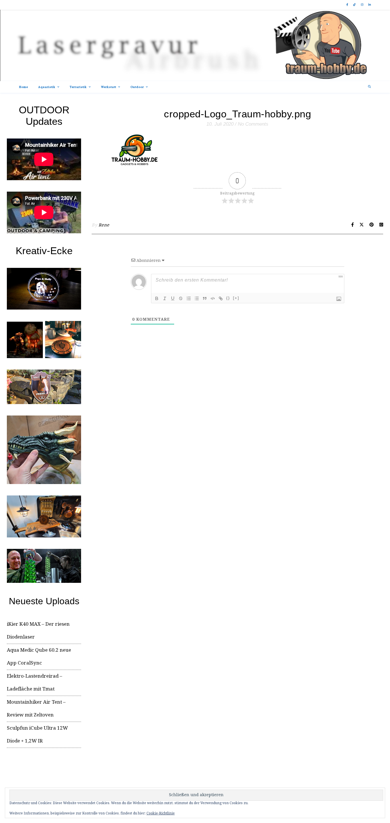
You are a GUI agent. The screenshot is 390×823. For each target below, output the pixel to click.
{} (228, 298)
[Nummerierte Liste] (189, 298)
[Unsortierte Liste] (197, 298)
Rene (103, 225)
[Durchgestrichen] (181, 298)
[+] (236, 298)
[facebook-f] (347, 5)
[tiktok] (355, 5)
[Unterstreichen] (173, 298)
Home (23, 87)
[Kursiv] (165, 298)
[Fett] (157, 298)
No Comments (253, 124)
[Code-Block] (213, 298)
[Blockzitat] (205, 298)
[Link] (221, 298)
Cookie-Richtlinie (160, 813)
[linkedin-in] (369, 5)
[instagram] (362, 5)
